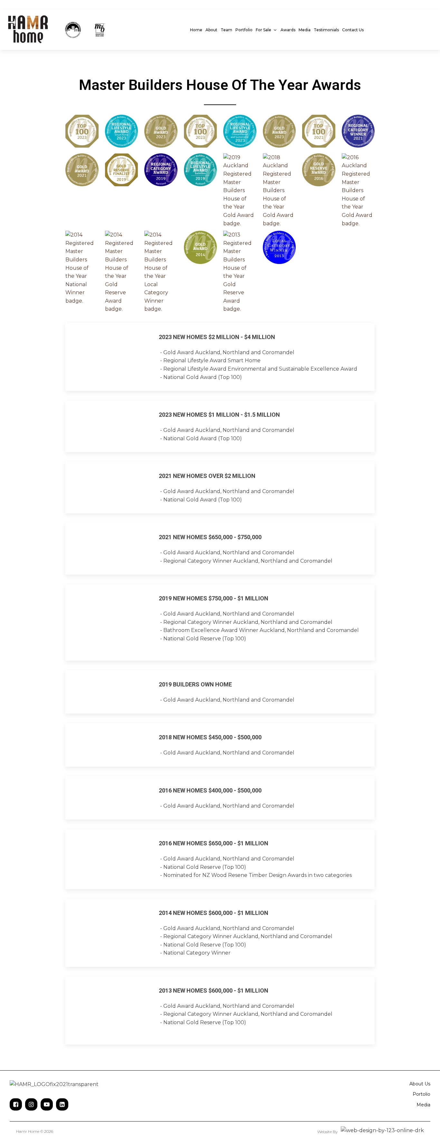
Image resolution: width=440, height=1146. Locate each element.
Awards (288, 29)
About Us (419, 1084)
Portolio (421, 1094)
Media (305, 29)
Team (226, 29)
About (211, 29)
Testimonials (326, 29)
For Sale (263, 29)
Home (196, 29)
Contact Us (353, 29)
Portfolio (244, 29)
